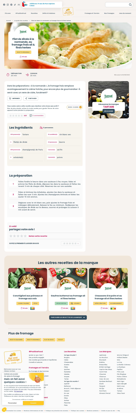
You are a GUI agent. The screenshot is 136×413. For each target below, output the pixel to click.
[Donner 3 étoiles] (18, 236)
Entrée (66, 395)
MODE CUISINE (73, 107)
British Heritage (104, 367)
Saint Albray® (122, 383)
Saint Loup (121, 386)
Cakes (66, 360)
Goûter (66, 400)
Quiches (67, 369)
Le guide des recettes (21, 20)
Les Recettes (70, 351)
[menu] (7, 13)
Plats (66, 405)
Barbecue (67, 386)
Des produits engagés (36, 357)
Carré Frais (103, 372)
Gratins (66, 364)
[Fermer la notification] (132, 395)
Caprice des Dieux (105, 369)
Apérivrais (102, 355)
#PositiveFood (36, 351)
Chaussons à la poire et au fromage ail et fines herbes (108, 297)
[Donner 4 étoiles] (21, 236)
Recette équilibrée (16, 339)
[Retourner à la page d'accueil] (68, 11)
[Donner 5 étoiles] (25, 236)
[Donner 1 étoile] (10, 236)
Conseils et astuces (35, 362)
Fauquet (102, 386)
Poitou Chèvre (122, 376)
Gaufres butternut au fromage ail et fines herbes (68, 297)
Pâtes (66, 367)
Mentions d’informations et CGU (33, 410)
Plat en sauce (49, 339)
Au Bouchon (103, 357)
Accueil (8, 20)
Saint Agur (120, 381)
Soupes (66, 376)
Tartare (119, 391)
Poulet (60, 339)
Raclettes (67, 372)
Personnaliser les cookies (13, 410)
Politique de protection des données (57, 410)
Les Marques (105, 351)
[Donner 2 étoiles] (14, 236)
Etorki (101, 383)
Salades (66, 374)
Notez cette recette (38, 236)
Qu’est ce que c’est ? (36, 355)
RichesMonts (121, 379)
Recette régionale (23, 52)
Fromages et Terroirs (39, 367)
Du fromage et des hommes (39, 371)
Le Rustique (121, 367)
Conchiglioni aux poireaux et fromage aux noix (28, 297)
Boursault (102, 360)
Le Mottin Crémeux (123, 364)
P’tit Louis (120, 372)
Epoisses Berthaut (105, 381)
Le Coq (119, 362)
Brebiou (102, 362)
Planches (67, 403)
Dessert (66, 391)
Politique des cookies (77, 410)
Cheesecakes (68, 362)
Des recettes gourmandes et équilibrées (43, 360)
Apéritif (66, 383)
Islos (118, 360)
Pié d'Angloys (121, 374)
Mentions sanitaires (93, 410)
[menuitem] (7, 13)
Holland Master (122, 357)
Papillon (120, 369)
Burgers (66, 357)
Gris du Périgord (123, 355)
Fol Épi (101, 388)
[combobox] (117, 4)
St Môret (120, 388)
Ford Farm (102, 391)
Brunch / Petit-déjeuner (72, 388)
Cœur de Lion (104, 379)
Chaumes (102, 374)
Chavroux (102, 376)
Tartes (66, 379)
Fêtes (66, 398)
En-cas (66, 393)
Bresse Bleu (103, 364)
